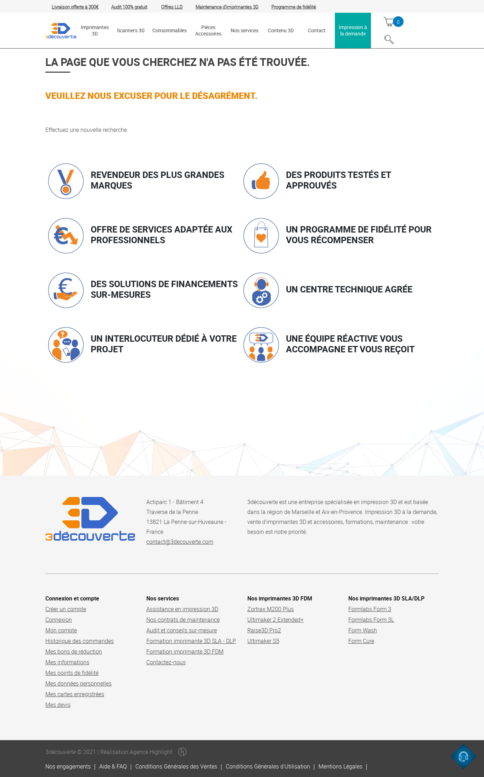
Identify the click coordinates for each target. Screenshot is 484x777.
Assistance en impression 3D (182, 609)
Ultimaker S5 (263, 641)
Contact (317, 30)
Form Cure (361, 641)
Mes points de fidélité (72, 673)
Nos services (244, 30)
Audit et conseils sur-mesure (181, 630)
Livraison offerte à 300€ (75, 7)
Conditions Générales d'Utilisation (268, 766)
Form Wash (362, 630)
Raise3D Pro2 (264, 630)
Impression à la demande (353, 30)
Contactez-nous (166, 662)
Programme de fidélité (293, 7)
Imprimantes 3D (95, 30)
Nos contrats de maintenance (183, 620)
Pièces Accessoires (208, 30)
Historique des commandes (79, 641)
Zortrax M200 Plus (270, 609)
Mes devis (58, 705)
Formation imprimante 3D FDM (185, 651)
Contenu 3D (281, 30)
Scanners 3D (131, 30)
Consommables (169, 30)
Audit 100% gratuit (129, 7)
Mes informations (67, 662)
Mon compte (61, 630)
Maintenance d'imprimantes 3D (227, 7)
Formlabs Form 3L (371, 620)
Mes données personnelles (78, 683)
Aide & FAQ (113, 766)
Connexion (58, 620)
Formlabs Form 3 (369, 609)
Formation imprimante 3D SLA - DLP (191, 641)
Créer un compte (65, 609)
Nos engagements (68, 766)
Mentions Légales (340, 766)
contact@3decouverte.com (179, 542)
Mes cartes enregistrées (74, 694)
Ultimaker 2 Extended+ (275, 620)
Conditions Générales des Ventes (176, 766)
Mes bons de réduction (73, 651)
